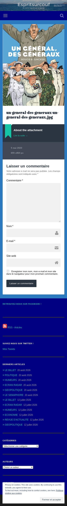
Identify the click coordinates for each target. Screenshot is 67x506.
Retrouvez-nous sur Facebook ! (22, 304)
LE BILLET (10, 370)
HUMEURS (11, 380)
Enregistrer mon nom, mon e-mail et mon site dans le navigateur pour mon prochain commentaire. (32, 272)
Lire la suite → (21, 135)
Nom (9, 226)
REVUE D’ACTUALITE (17, 419)
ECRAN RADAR (13, 385)
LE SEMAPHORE (14, 395)
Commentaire (14, 180)
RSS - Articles (14, 327)
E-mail (10, 241)
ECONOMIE (11, 415)
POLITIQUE (11, 375)
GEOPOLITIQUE (14, 390)
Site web (11, 256)
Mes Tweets (9, 349)
